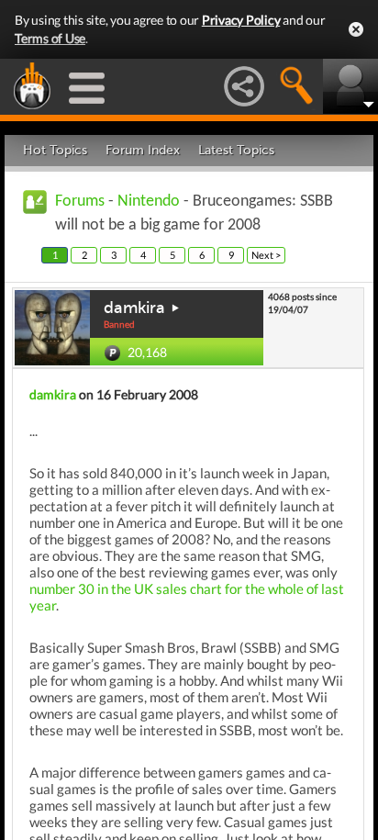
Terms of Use (50, 38)
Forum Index (143, 150)
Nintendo (148, 201)
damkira (134, 307)
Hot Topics (55, 150)
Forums (80, 201)
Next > (266, 255)
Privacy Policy (241, 20)
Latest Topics (236, 150)
